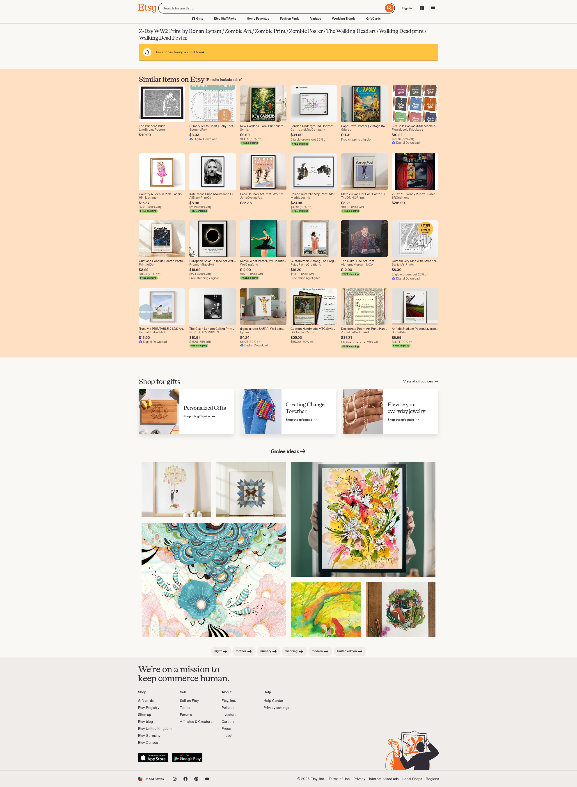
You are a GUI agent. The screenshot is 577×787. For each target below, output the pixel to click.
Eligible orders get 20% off (309, 139)
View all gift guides (418, 381)
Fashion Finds (289, 18)
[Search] (389, 8)
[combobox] (271, 8)
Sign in (407, 8)
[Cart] (432, 8)
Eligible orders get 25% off (410, 274)
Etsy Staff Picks (225, 18)
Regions (432, 779)
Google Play (187, 757)
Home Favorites (258, 18)
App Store (153, 757)
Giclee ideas (285, 451)
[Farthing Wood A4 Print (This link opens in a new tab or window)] (400, 609)
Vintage (315, 18)
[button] (151, 778)
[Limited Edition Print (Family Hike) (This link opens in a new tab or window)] (326, 609)
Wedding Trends (343, 18)
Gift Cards (373, 18)
